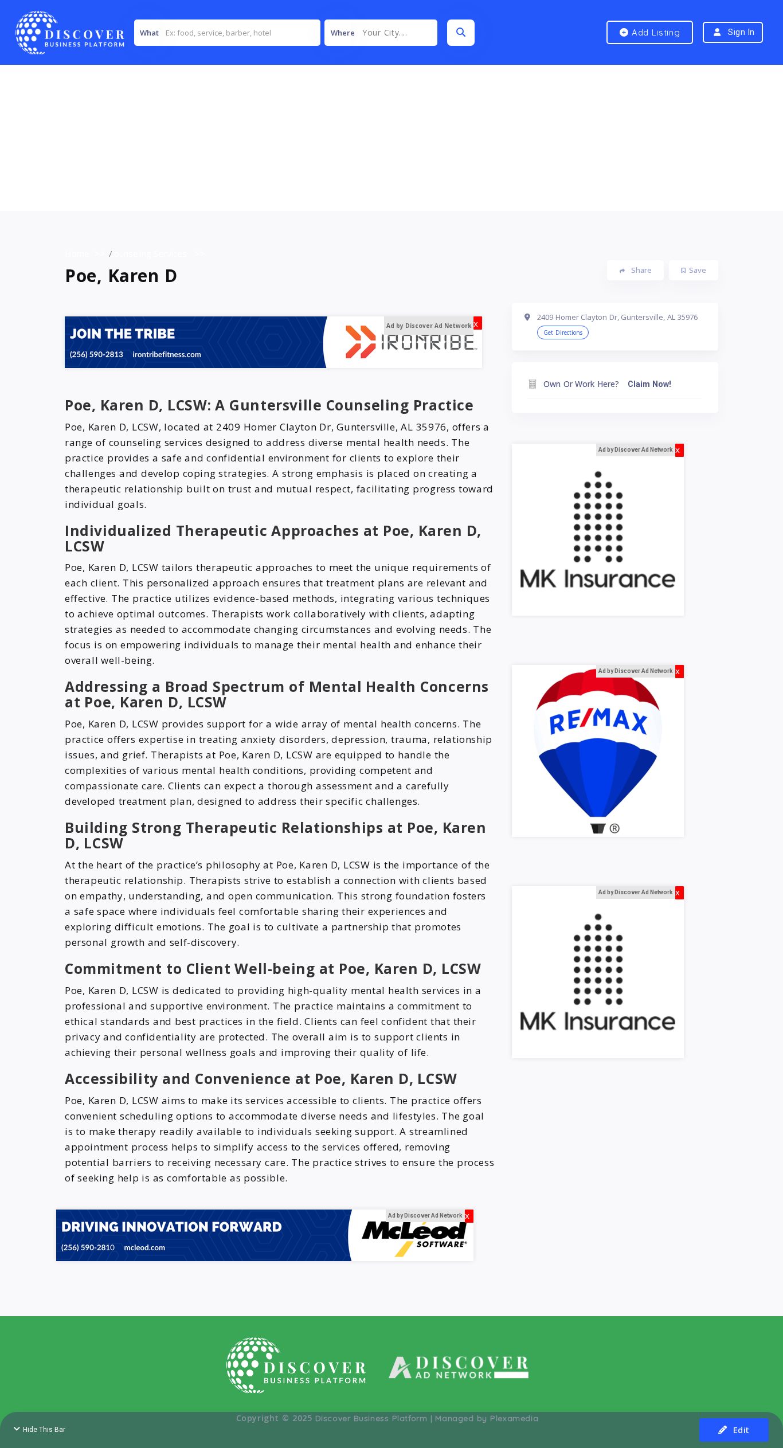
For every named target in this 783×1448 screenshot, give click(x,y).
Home (77, 253)
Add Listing (654, 32)
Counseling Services (148, 253)
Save (697, 270)
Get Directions (562, 332)
